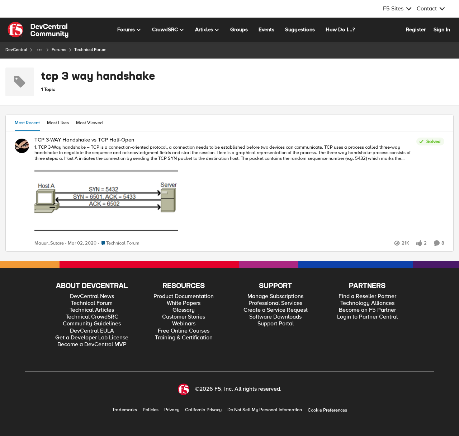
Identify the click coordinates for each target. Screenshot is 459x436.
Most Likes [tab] (58, 123)
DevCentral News (92, 296)
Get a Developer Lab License (91, 337)
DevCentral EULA (92, 331)
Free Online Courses (183, 331)
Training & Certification (184, 337)
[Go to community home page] (38, 29)
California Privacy (203, 410)
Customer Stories (183, 317)
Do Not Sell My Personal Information (264, 410)
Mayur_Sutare (49, 243)
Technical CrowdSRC (92, 317)
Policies (150, 410)
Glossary (183, 310)
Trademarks (124, 410)
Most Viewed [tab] (89, 123)
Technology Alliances (367, 303)
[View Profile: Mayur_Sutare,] (22, 146)
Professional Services (275, 303)
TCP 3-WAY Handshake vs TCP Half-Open (84, 140)
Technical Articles (92, 310)
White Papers (183, 303)
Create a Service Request (275, 310)
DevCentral (16, 49)
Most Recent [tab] (27, 123)
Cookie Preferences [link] (327, 410)
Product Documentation (183, 296)
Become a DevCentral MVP (92, 344)
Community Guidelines (92, 323)
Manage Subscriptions (275, 296)
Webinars (183, 323)
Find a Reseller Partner (367, 296)
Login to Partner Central (367, 317)
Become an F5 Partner (367, 310)
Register (416, 29)
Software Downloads (275, 317)
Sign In (442, 29)
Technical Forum (92, 303)
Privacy (171, 410)
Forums (59, 49)
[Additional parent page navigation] (39, 50)
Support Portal (275, 323)
